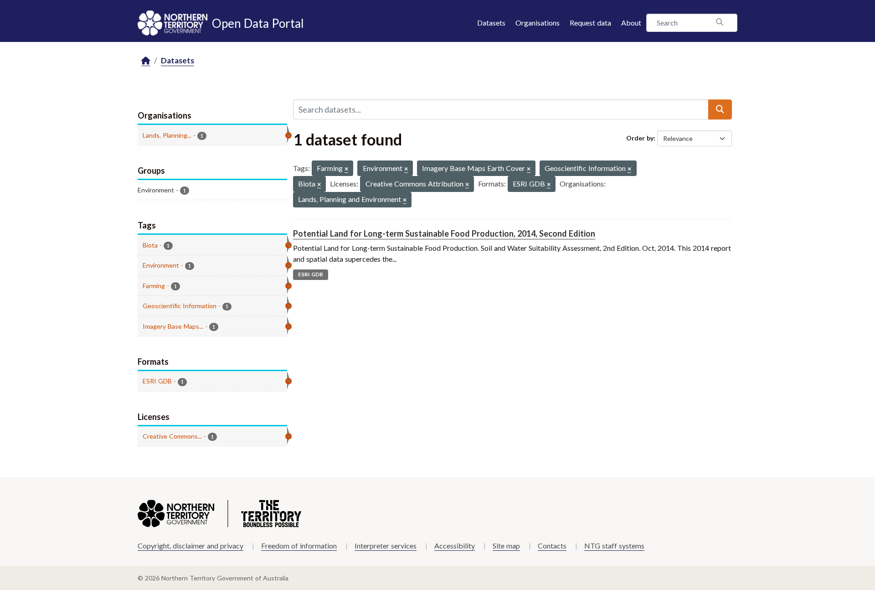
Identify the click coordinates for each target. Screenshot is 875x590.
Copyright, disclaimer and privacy (190, 545)
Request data (590, 22)
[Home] (145, 61)
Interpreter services (386, 545)
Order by (640, 138)
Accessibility (454, 545)
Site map (506, 545)
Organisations (537, 22)
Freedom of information (299, 545)
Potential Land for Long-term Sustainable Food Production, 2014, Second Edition (444, 233)
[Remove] (346, 169)
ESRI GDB (310, 274)
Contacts (552, 545)
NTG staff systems (614, 545)
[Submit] (720, 109)
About (631, 22)
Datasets (491, 22)
